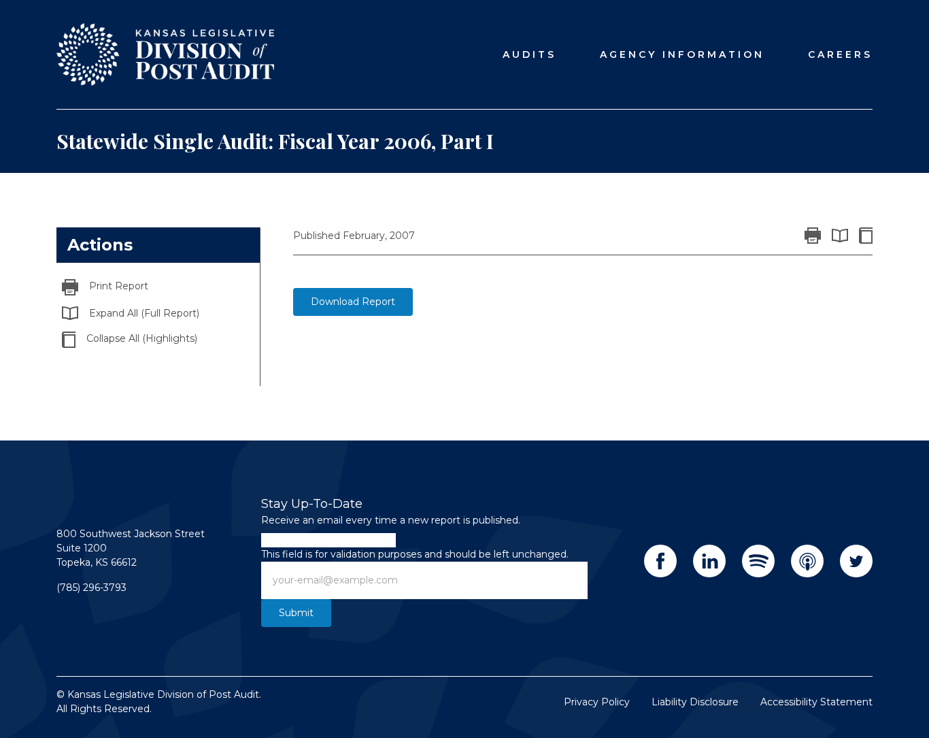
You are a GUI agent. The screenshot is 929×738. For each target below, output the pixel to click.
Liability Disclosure (695, 702)
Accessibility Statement (816, 702)
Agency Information (682, 54)
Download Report (353, 301)
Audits (529, 54)
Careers (840, 54)
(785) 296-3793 (91, 587)
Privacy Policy (597, 702)
